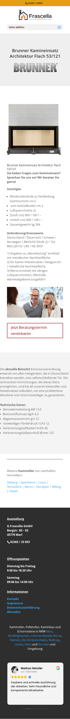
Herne (57, 636)
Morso (29, 487)
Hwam (13, 491)
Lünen (19, 644)
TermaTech (14, 487)
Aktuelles (13, 612)
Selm (28, 644)
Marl (49, 631)
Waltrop (53, 640)
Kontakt (13, 599)
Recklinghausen (18, 636)
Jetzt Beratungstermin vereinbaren (29, 330)
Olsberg (12, 482)
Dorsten (43, 644)
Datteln (15, 640)
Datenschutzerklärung (23, 608)
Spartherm (28, 482)
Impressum (15, 603)
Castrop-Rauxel (41, 636)
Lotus (42, 482)
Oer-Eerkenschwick (34, 640)
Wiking (56, 487)
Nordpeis (42, 487)
